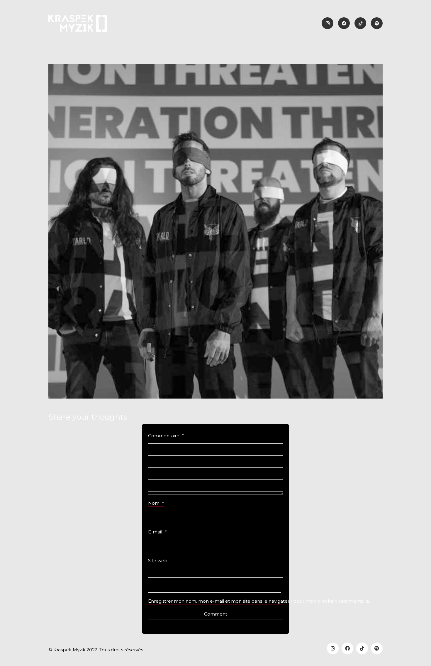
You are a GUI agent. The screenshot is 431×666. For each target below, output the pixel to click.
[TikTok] (362, 648)
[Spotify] (377, 648)
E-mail (157, 532)
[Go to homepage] (77, 23)
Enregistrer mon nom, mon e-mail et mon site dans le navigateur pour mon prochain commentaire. (215, 601)
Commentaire (166, 435)
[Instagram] (333, 648)
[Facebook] (347, 648)
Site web (157, 560)
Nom (156, 503)
